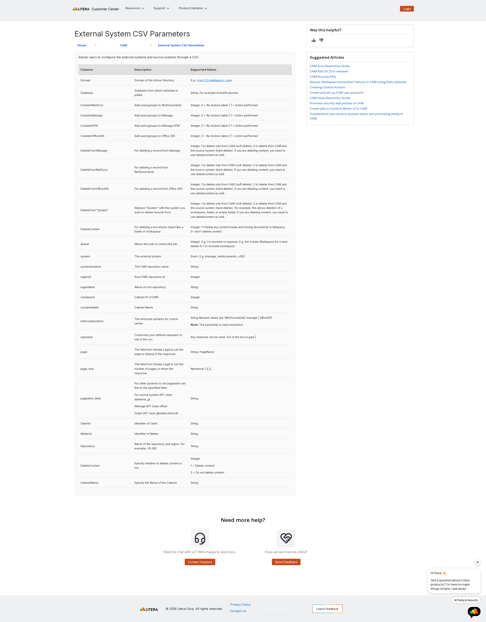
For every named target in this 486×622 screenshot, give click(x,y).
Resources (132, 8)
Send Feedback (286, 562)
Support (159, 8)
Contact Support (200, 562)
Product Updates (191, 8)
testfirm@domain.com (214, 80)
